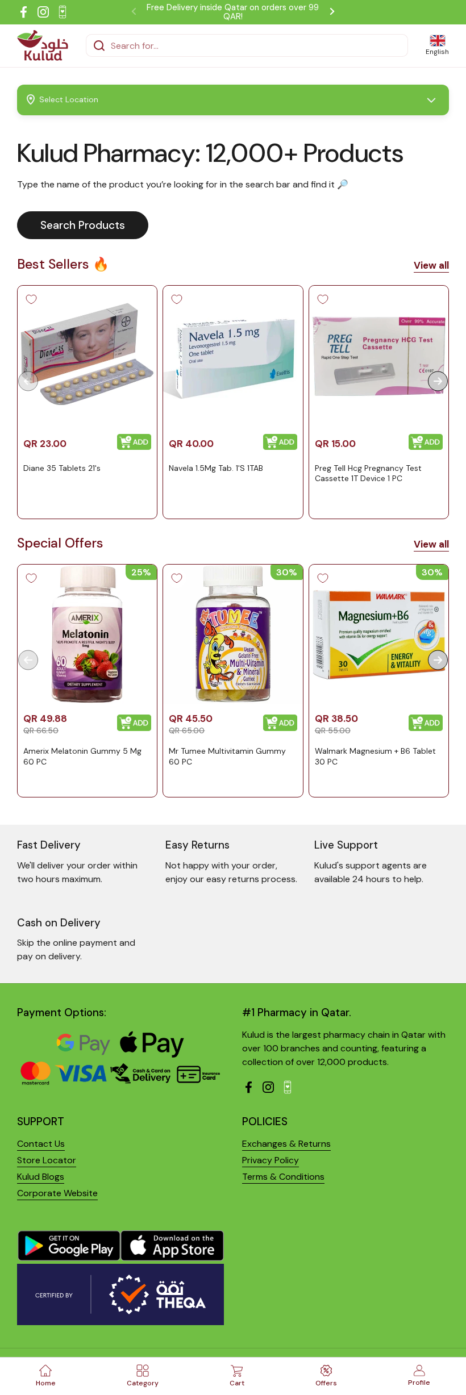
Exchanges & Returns (286, 1144)
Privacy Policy (270, 1160)
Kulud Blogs (40, 1177)
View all (431, 265)
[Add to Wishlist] (31, 299)
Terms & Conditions (283, 1177)
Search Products (82, 225)
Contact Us (41, 1144)
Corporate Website (57, 1193)
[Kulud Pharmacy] (42, 45)
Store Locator (46, 1160)
